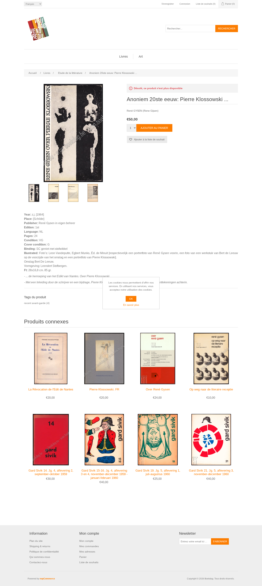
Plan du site (36, 540)
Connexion (184, 4)
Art (141, 56)
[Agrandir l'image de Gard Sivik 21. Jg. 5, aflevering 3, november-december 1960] (211, 439)
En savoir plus (131, 304)
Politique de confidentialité (44, 551)
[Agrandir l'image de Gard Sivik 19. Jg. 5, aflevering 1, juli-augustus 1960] (157, 439)
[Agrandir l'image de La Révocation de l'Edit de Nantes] (50, 358)
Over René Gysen (158, 389)
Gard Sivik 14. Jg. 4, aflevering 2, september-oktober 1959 (51, 472)
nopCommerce (47, 578)
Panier (83, 557)
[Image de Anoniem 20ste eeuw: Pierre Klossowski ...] (34, 193)
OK (131, 298)
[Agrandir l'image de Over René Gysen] (157, 358)
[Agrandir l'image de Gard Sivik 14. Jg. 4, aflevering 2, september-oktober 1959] (50, 439)
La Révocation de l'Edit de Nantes (50, 389)
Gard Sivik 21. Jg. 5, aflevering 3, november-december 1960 (211, 472)
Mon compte (86, 540)
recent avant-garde (35, 303)
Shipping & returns (39, 546)
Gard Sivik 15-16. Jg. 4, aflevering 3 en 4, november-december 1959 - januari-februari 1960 (104, 474)
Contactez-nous (38, 562)
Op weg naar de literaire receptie (211, 389)
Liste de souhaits (88, 562)
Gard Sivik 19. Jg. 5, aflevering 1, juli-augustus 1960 (157, 472)
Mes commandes (89, 546)
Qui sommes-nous (39, 557)
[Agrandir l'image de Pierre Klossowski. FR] (104, 358)
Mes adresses (87, 551)
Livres (123, 56)
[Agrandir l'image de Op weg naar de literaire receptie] (211, 358)
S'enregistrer (167, 4)
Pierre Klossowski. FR (104, 389)
